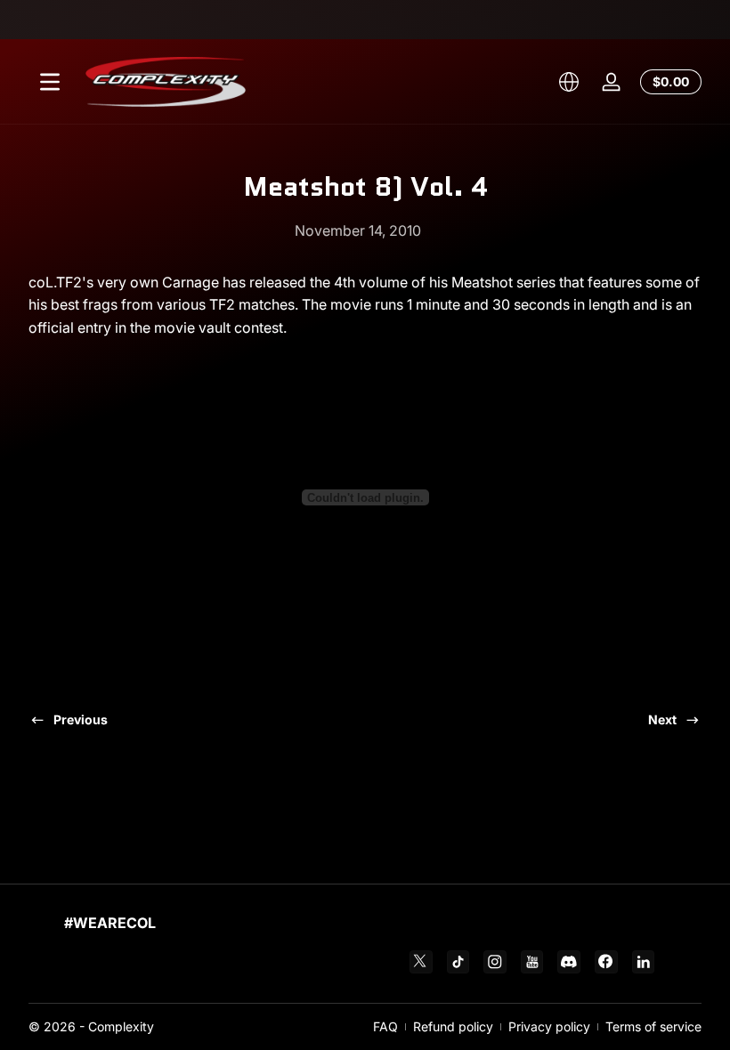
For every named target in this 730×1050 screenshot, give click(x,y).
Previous (80, 719)
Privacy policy (549, 1026)
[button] (569, 81)
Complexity (121, 1026)
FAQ (385, 1026)
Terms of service (653, 1026)
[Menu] (49, 82)
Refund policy (453, 1026)
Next (662, 719)
